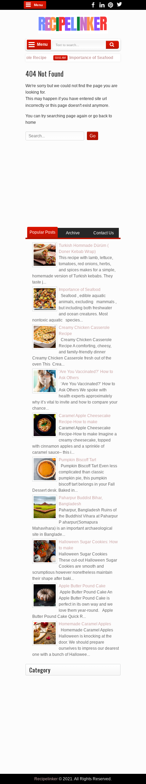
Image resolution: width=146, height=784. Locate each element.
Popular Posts (42, 232)
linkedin (101, 5)
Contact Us (103, 233)
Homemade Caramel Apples (85, 624)
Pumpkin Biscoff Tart (77, 459)
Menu (38, 5)
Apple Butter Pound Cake (82, 586)
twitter (119, 5)
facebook (93, 5)
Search (112, 45)
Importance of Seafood (89, 57)
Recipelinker (46, 779)
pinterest (110, 5)
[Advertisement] (73, 184)
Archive (73, 233)
